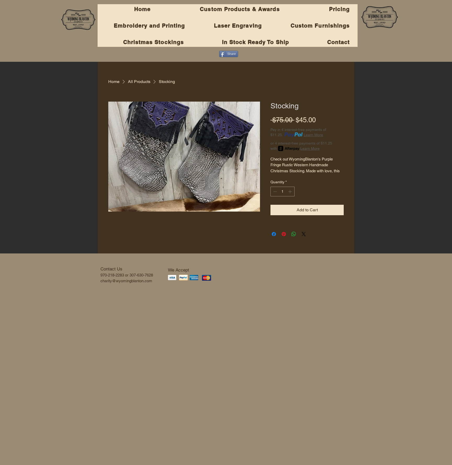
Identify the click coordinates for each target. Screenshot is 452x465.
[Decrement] (274, 191)
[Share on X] (304, 234)
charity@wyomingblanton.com (126, 281)
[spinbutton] (282, 191)
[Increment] (290, 191)
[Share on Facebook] (274, 234)
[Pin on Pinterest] (284, 234)
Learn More (313, 135)
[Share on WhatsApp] (294, 234)
